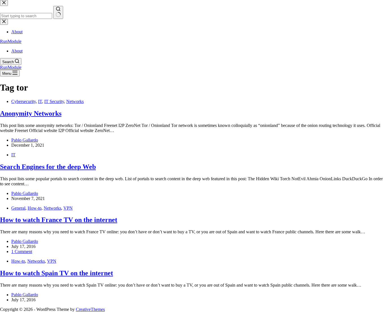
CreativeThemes (90, 309)
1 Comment (21, 251)
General (18, 208)
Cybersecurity (23, 101)
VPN (68, 208)
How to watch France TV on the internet (58, 219)
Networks (75, 101)
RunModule (10, 41)
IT (40, 101)
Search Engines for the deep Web (48, 166)
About (17, 51)
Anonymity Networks (30, 113)
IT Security (54, 101)
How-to (34, 208)
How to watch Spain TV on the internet (56, 273)
